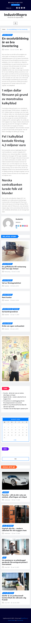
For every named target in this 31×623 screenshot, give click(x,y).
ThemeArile (20, 620)
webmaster (7, 500)
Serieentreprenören (10, 312)
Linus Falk (7, 567)
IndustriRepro (15, 15)
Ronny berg (7, 271)
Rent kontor (7, 297)
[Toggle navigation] (16, 23)
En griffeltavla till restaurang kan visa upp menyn (14, 268)
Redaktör (7, 49)
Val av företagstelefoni (11, 283)
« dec (15, 440)
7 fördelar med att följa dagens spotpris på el (15, 408)
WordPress (24, 618)
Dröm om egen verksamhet (13, 326)
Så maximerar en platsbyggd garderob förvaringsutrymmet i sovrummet (15, 562)
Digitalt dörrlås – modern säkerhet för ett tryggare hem (14, 529)
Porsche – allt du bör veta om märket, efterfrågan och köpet (14, 496)
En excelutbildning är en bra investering (17, 29)
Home (3, 29)
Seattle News (11, 620)
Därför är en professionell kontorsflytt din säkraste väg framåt (14, 598)
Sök (5, 449)
